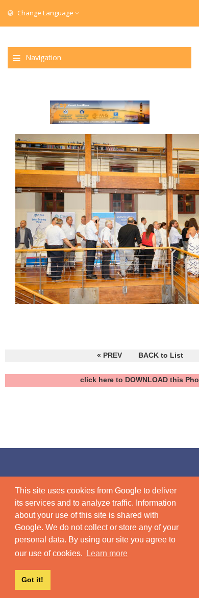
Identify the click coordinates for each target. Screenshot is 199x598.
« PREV (109, 355)
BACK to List (160, 355)
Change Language (45, 12)
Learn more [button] (107, 553)
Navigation (43, 57)
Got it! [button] (32, 580)
